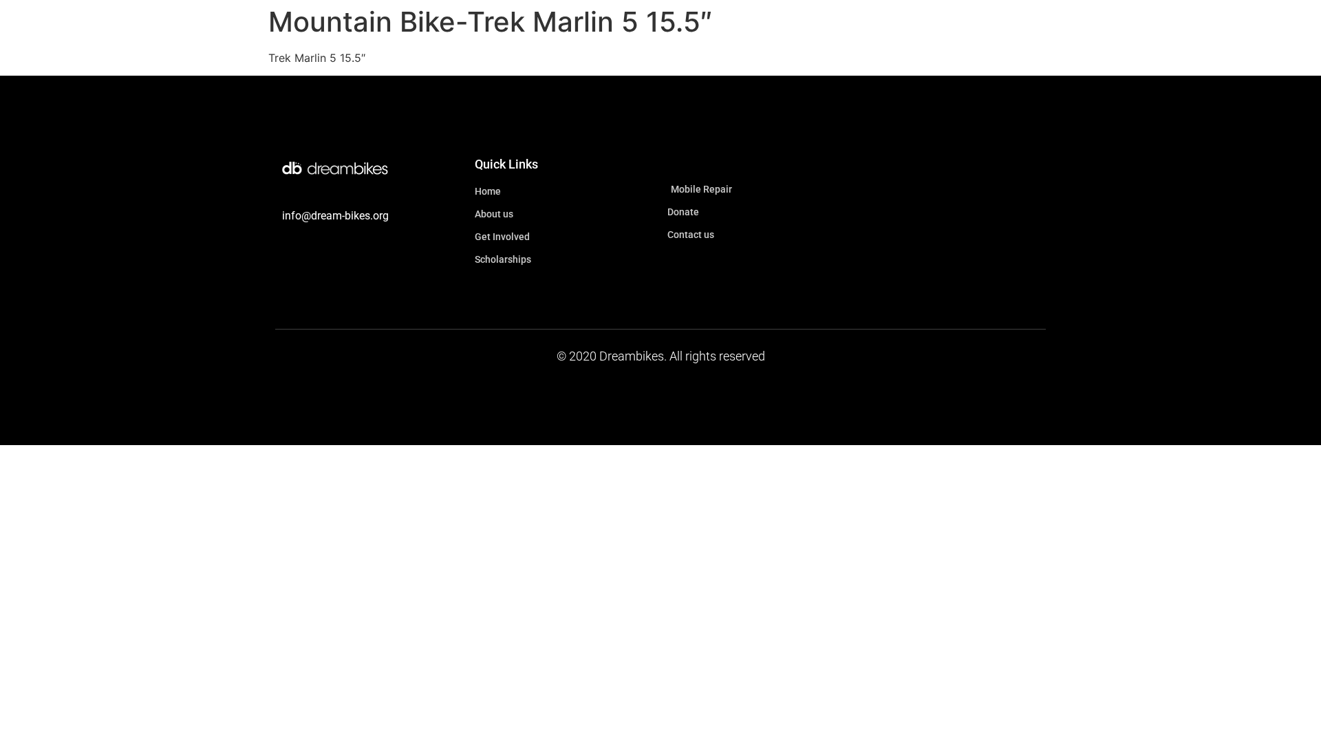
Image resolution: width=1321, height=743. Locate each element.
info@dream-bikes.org (335, 215)
